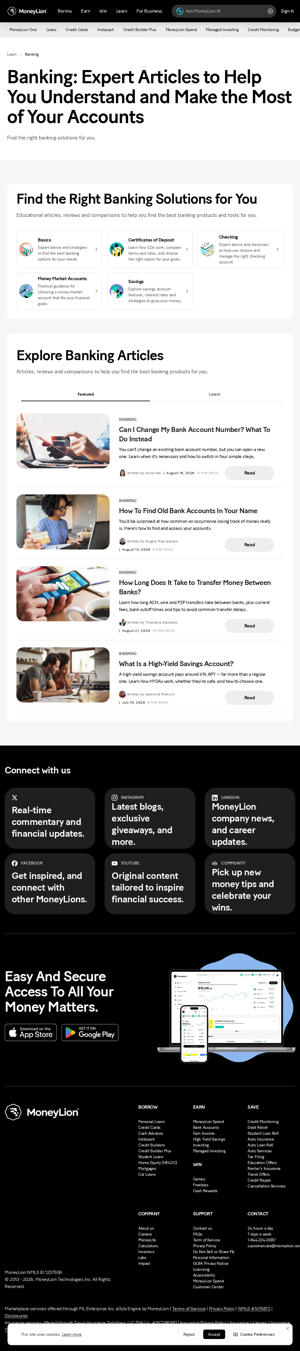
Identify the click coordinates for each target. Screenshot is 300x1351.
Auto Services (260, 1150)
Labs (142, 1257)
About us (146, 1228)
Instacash (146, 1139)
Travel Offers (259, 1174)
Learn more (72, 1334)
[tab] (85, 394)
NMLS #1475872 (254, 1308)
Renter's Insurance (264, 1168)
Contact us (202, 1228)
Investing (201, 1145)
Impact (144, 1263)
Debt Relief (257, 1127)
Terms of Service (188, 1308)
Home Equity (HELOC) (157, 1162)
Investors (146, 1251)
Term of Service (206, 1240)
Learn (12, 54)
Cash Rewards (205, 1190)
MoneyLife (147, 1240)
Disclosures (16, 1315)
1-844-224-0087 (261, 1240)
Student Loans (150, 1156)
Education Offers (262, 1162)
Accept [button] (214, 1334)
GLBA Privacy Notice (211, 1263)
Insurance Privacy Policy (203, 1323)
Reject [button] (189, 1334)
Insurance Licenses (248, 1323)
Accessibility (204, 1275)
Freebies (201, 1184)
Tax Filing (256, 1156)
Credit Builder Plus (154, 1150)
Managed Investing (209, 1150)
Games (199, 1179)
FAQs (197, 1234)
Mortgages (147, 1168)
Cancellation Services (266, 1186)
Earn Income (204, 1133)
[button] (254, 1334)
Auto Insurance (261, 1139)
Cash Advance (150, 1133)
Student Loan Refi (263, 1133)
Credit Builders (151, 1145)
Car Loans (147, 1174)
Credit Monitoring (263, 1121)
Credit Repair (259, 1180)
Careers (145, 1234)
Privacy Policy (204, 1245)
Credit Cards (149, 1127)
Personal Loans (151, 1121)
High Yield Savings (209, 1139)
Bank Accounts (206, 1127)
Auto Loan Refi (260, 1145)
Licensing (201, 1269)
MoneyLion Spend (208, 1121)
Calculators (148, 1245)
